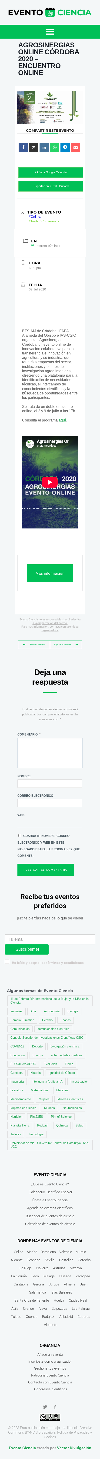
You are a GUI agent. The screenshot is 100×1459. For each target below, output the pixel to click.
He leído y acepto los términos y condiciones (48, 963)
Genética (16, 1072)
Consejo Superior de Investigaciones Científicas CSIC (46, 1037)
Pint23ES (36, 1116)
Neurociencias (72, 1108)
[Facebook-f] (55, 1407)
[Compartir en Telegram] (65, 147)
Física (69, 1064)
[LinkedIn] (44, 147)
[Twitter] (45, 1407)
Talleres (15, 1134)
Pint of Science (61, 1116)
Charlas (65, 1020)
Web (20, 815)
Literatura (16, 1090)
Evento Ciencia (22, 1448)
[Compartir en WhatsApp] (54, 147)
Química (62, 1125)
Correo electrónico (35, 795)
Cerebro (47, 1020)
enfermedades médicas (66, 1055)
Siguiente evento (62, 644)
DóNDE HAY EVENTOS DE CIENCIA (50, 1240)
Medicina (62, 1090)
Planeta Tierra (19, 1125)
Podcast (42, 1125)
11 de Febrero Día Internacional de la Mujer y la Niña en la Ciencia (49, 1000)
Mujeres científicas (70, 1099)
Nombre (24, 776)
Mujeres (44, 1099)
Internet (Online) (48, 245)
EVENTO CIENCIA (50, 1174)
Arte (33, 1011)
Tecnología (36, 1134)
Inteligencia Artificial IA (47, 1081)
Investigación (79, 1081)
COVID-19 (17, 1046)
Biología (72, 1011)
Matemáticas (39, 1090)
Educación (17, 1055)
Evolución (50, 1064)
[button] (50, 32)
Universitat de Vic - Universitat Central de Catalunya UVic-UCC (49, 1144)
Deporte (37, 1046)
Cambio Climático (22, 1020)
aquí (62, 420)
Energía (38, 1055)
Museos (49, 1108)
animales (16, 1011)
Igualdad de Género (62, 1072)
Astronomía (52, 1011)
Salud (79, 1125)
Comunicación (20, 1029)
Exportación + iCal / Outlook (51, 186)
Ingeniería (17, 1081)
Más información (50, 573)
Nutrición (16, 1116)
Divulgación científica (64, 1046)
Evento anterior (37, 644)
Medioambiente (20, 1099)
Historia (35, 1072)
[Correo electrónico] (75, 147)
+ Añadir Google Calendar (51, 172)
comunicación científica (53, 1029)
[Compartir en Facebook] (23, 147)
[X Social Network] (33, 147)
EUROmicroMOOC (23, 1064)
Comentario (28, 734)
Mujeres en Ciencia (23, 1108)
